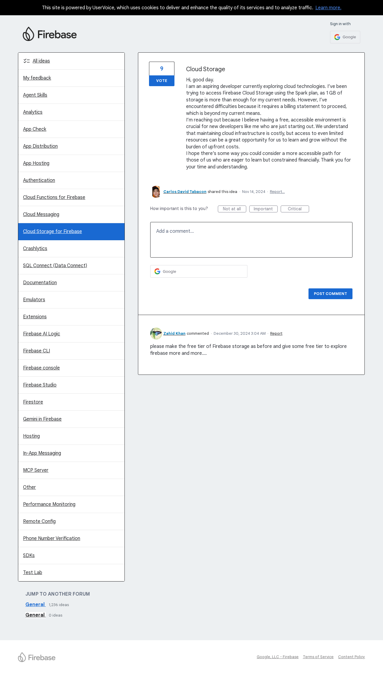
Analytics (32, 112)
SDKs (29, 556)
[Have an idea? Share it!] (50, 34)
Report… (277, 191)
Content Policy (351, 656)
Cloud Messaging (41, 214)
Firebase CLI (36, 351)
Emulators (34, 300)
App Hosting (36, 163)
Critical (298, 209)
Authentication (39, 180)
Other (29, 487)
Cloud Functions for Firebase (54, 197)
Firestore (33, 402)
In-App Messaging (42, 453)
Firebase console (41, 368)
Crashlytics (35, 249)
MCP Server (35, 470)
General (35, 605)
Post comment (330, 293)
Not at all (234, 209)
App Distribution (40, 146)
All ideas (41, 61)
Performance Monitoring (49, 504)
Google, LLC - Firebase (278, 656)
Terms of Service (318, 656)
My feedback (37, 78)
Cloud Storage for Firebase (52, 232)
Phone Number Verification (51, 538)
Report (276, 333)
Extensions (35, 317)
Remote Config (39, 521)
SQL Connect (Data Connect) (55, 266)
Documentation (40, 283)
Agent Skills (35, 95)
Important (266, 209)
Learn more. (328, 8)
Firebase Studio (40, 385)
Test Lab (32, 573)
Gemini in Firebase (42, 419)
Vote (161, 80)
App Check (34, 129)
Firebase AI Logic (41, 334)
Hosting (31, 436)
